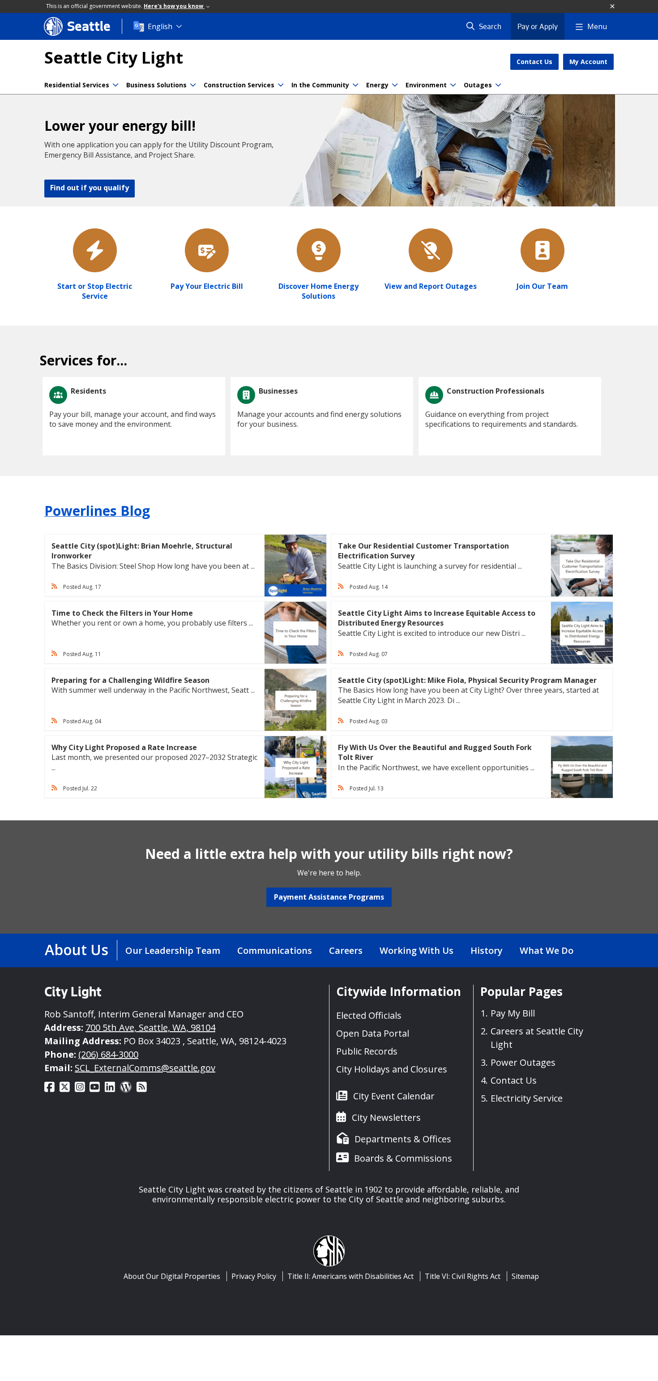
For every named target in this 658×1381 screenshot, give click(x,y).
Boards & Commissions (403, 1158)
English (160, 26)
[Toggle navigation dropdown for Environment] (453, 85)
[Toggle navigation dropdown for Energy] (394, 85)
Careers (346, 950)
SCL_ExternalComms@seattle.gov (145, 1068)
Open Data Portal (372, 1033)
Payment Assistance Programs (329, 897)
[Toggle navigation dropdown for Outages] (498, 85)
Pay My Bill (513, 1013)
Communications (274, 950)
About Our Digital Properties (172, 1276)
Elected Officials (369, 1015)
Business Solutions (156, 85)
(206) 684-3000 (108, 1054)
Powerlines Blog (97, 511)
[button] (612, 6)
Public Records (366, 1051)
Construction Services (239, 85)
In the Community (320, 85)
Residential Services (76, 85)
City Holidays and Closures (391, 1069)
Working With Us (416, 950)
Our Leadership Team (172, 950)
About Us (76, 949)
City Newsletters (386, 1117)
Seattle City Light (113, 58)
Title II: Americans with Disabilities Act (350, 1276)
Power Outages (523, 1062)
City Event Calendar (394, 1096)
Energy (377, 85)
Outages (478, 85)
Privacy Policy (253, 1276)
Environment (426, 85)
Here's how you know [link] (174, 6)
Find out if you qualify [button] (89, 188)
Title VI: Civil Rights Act (462, 1276)
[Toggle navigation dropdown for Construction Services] (280, 85)
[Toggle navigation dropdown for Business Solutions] (192, 85)
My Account (588, 61)
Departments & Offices (403, 1139)
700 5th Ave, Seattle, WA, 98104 (150, 1027)
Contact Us (534, 61)
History (486, 950)
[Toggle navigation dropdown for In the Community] (355, 85)
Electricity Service (527, 1098)
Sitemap (525, 1276)
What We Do (546, 950)
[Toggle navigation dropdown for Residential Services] (115, 85)
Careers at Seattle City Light (537, 1038)
